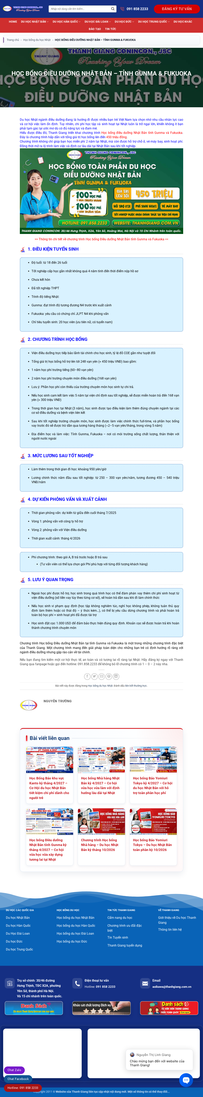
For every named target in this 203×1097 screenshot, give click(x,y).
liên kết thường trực (136, 685)
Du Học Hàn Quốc (65, 21)
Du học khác (183, 21)
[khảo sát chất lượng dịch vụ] (101, 1008)
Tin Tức (110, 29)
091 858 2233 (137, 9)
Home (13, 21)
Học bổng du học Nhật (37, 39)
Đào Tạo (95, 29)
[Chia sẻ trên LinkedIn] (116, 676)
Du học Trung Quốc (152, 21)
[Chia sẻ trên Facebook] (87, 676)
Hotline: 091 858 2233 (23, 1088)
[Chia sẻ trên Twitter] (94, 676)
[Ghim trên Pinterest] (108, 676)
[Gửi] (112, 9)
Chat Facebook (18, 1079)
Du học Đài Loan (96, 21)
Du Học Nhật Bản (33, 21)
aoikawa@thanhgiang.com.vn (171, 987)
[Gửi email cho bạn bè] (101, 676)
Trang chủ (13, 39)
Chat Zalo (14, 1070)
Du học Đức (123, 21)
